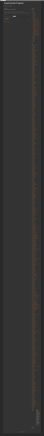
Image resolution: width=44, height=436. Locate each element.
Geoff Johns (33, 129)
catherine (33, 337)
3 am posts (33, 165)
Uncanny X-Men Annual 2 (34, 302)
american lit (33, 176)
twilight (33, 98)
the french (33, 162)
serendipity (33, 389)
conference (33, 78)
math (32, 148)
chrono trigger (33, 340)
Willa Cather (33, 306)
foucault (33, 358)
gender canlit (33, 361)
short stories (33, 158)
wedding (33, 227)
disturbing (33, 139)
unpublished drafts (34, 401)
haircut (32, 201)
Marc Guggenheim (34, 278)
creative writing (33, 60)
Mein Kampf (33, 280)
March (33, 37)
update (33, 163)
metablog (33, 71)
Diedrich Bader (33, 248)
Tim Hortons (33, 300)
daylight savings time (34, 188)
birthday (33, 109)
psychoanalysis (33, 214)
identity (33, 103)
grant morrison (33, 143)
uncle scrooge (33, 223)
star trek (33, 160)
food (32, 73)
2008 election (33, 231)
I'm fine (33, 267)
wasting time (33, 164)
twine (32, 399)
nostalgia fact (33, 382)
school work (33, 105)
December (34, 13)
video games (33, 54)
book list (33, 179)
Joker (32, 272)
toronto (33, 127)
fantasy (33, 50)
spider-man (33, 391)
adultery (33, 311)
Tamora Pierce (33, 298)
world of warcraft (33, 229)
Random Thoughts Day (34, 291)
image (32, 95)
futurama (33, 359)
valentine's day (33, 225)
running (33, 52)
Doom (32, 169)
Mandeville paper (33, 130)
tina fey (33, 397)
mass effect (33, 81)
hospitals (33, 368)
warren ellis (33, 107)
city (32, 112)
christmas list (33, 339)
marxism (33, 378)
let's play (33, 374)
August (33, 16)
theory (32, 46)
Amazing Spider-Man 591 (34, 235)
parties (32, 212)
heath (32, 365)
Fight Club (33, 257)
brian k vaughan (33, 333)
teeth (32, 395)
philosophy (33, 56)
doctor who (33, 191)
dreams (33, 79)
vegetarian (33, 226)
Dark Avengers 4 (33, 246)
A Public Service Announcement (35, 22)
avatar (32, 316)
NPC (32, 283)
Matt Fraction (33, 173)
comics (33, 49)
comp (32, 58)
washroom (33, 404)
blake (32, 328)
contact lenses (33, 342)
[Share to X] (14, 16)
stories (32, 86)
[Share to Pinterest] (15, 16)
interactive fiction (33, 116)
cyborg (32, 345)
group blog (33, 363)
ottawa (32, 152)
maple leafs (33, 376)
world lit (33, 406)
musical (33, 118)
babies (32, 318)
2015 (32, 10)
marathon (33, 207)
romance (33, 120)
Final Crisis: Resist (34, 259)
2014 (32, 11)
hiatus (32, 367)
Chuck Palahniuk (33, 244)
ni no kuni (33, 380)
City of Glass (33, 245)
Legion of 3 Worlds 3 (34, 274)
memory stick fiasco (34, 209)
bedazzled (33, 325)
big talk (33, 326)
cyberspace (33, 344)
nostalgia (33, 381)
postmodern (33, 154)
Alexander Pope (33, 167)
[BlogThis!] (13, 16)
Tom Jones (33, 301)
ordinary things (33, 384)
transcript (33, 398)
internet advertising (34, 370)
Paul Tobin (33, 289)
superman (33, 161)
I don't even (33, 266)
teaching (33, 65)
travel (32, 97)
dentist (32, 137)
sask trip (33, 77)
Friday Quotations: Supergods (35, 31)
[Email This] (13, 16)
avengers (33, 178)
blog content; (33, 329)
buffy (32, 335)
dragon (33, 193)
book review (33, 47)
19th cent (33, 99)
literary (32, 96)
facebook (33, 69)
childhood (33, 182)
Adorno (33, 233)
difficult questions (33, 190)
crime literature (33, 135)
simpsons (33, 122)
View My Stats (33, 428)
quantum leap (33, 387)
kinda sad (33, 372)
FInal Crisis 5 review (34, 252)
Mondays (33, 282)
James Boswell (33, 270)
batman (33, 322)
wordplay (33, 88)
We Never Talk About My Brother (35, 304)
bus (32, 110)
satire (32, 156)
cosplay (33, 186)
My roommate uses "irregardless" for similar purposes (36, 29)
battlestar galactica (34, 324)
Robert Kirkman (33, 293)
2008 (32, 42)
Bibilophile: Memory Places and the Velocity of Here (36, 30)
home (32, 145)
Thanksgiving (33, 175)
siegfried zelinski (33, 220)
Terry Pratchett (33, 101)
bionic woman (33, 327)
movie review (33, 150)
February (34, 38)
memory (33, 208)
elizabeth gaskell (33, 195)
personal (33, 48)
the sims (33, 222)
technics (33, 126)
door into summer (33, 352)
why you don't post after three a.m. (35, 228)
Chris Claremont (33, 243)
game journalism (33, 197)
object (32, 66)
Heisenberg (33, 265)
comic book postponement (34, 184)
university (33, 224)
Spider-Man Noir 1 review (34, 296)
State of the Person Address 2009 (35, 297)
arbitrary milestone (34, 177)
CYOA (32, 241)
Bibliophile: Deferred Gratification (36, 34)
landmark (33, 146)
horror (32, 75)
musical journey (33, 210)
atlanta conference (34, 92)
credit (32, 343)
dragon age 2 (33, 93)
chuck (32, 341)
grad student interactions (34, 94)
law (32, 205)
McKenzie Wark (33, 279)
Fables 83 (33, 254)
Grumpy (33, 263)
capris (32, 180)
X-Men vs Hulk (33, 309)
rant (32, 84)
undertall (33, 400)
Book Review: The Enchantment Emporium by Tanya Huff (35, 33)
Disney (33, 90)
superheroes (33, 125)
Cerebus (33, 242)
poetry (32, 67)
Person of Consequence (38, 411)
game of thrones (33, 360)
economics (33, 113)
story (32, 393)
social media (33, 124)
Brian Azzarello (33, 240)
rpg (32, 216)
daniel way (33, 346)
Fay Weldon (33, 256)
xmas (32, 408)
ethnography (33, 114)
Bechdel (33, 239)
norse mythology (33, 211)
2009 (32, 41)
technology (33, 82)
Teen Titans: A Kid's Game (34, 299)
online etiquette (33, 383)
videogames (33, 45)
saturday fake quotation (34, 218)
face (32, 356)
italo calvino (33, 203)
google (33, 199)
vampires (33, 402)
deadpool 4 (33, 348)
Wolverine (33, 131)
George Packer (33, 261)
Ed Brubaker (33, 250)
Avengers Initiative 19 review (34, 237)
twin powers (33, 128)
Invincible (33, 268)
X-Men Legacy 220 (34, 307)
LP (32, 171)
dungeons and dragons (34, 354)
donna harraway (33, 192)
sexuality (33, 63)
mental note (33, 62)
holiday (33, 144)
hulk (32, 369)
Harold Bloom (33, 264)
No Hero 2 (33, 285)
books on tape (33, 331)
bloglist (33, 330)
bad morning (33, 320)
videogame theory (33, 64)
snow (32, 159)
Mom (32, 281)
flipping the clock (33, 196)
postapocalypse (33, 386)
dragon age (33, 194)
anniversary (33, 313)
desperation (33, 350)
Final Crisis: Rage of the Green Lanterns (35, 258)
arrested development (34, 133)
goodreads (33, 362)
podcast (33, 385)
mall (32, 147)
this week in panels (34, 396)
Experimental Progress (14, 3)
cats (32, 111)
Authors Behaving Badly (35, 20)
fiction (32, 80)
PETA (32, 287)
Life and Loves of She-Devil (34, 276)
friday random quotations (34, 61)
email (32, 141)
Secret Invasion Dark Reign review (35, 295)
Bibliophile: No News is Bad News (36, 24)
